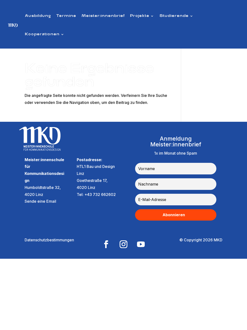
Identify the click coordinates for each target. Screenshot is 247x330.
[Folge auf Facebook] (106, 244)
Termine (66, 16)
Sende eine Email (40, 201)
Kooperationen (42, 34)
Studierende (174, 16)
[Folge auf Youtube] (141, 244)
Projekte (139, 16)
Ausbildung (38, 16)
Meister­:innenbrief (103, 16)
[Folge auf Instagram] (123, 244)
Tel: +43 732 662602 (96, 194)
